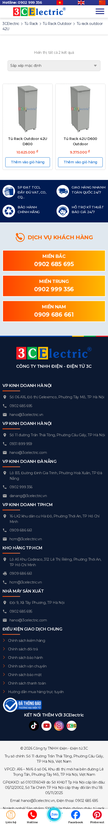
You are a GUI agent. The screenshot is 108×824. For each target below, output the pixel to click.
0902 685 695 (54, 264)
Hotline (32, 822)
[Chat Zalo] (54, 816)
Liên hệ (11, 822)
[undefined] (102, 2)
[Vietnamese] (60, 2)
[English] (81, 2)
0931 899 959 (21, 444)
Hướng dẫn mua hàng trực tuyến (36, 692)
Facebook (75, 822)
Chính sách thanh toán (27, 683)
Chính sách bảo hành (25, 657)
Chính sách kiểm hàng (26, 640)
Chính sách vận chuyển (27, 666)
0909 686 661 (54, 314)
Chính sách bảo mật (25, 674)
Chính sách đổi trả (23, 649)
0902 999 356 (30, 2)
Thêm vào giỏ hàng (27, 162)
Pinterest (97, 822)
